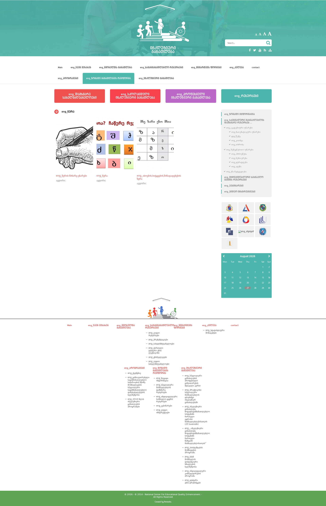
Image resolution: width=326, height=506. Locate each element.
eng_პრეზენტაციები (158, 339)
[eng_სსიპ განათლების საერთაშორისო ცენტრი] (229, 243)
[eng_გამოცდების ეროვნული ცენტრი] (246, 207)
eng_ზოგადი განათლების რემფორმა (108, 78)
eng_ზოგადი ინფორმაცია (239, 114)
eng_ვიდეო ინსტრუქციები (239, 191)
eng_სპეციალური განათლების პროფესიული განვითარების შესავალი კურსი (193, 380)
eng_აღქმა (236, 166)
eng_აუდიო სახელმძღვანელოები (158, 362)
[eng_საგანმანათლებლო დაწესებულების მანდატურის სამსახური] (263, 207)
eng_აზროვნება (239, 154)
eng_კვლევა (237, 67)
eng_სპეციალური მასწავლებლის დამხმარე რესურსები (164, 389)
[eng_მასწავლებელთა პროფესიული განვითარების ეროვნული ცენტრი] (263, 219)
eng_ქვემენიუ (134, 373)
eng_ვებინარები (233, 186)
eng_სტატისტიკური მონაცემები (215, 331)
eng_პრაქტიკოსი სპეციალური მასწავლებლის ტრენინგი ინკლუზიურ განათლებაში (193, 396)
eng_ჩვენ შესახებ (81, 67)
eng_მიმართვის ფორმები (206, 67)
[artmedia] (163, 502)
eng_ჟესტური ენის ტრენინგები (193, 481)
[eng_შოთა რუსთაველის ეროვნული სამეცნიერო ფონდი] (229, 231)
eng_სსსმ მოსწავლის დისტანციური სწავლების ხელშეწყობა (191, 462)
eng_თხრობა (237, 144)
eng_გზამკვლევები (158, 357)
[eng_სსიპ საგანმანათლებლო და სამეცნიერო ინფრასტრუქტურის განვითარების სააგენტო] (229, 219)
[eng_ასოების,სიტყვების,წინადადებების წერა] (155, 145)
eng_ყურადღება (239, 162)
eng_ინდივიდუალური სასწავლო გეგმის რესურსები (243, 178)
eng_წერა (236, 136)
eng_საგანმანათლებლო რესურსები (161, 67)
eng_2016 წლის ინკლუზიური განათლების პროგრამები (136, 403)
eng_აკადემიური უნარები (239, 127)
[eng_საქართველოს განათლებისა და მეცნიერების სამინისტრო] (229, 207)
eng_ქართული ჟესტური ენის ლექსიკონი (156, 350)
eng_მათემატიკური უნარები (245, 132)
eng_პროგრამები (68, 78)
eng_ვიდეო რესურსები (154, 334)
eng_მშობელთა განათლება (115, 67)
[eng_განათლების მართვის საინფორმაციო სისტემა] (246, 219)
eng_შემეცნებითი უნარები (239, 149)
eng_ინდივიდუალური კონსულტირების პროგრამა (193, 473)
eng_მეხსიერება (239, 158)
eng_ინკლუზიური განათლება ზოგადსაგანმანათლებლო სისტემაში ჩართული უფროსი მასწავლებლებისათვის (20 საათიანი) (193, 415)
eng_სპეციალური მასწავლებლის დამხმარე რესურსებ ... (244, 121)
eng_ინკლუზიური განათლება (156, 78)
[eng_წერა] (114, 145)
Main (60, 67)
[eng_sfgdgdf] (246, 231)
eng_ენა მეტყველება (236, 171)
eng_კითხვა (237, 140)
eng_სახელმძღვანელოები (158, 344)
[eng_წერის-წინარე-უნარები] (74, 145)
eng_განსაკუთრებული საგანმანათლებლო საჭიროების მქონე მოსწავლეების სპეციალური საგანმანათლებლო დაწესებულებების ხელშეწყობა (137, 386)
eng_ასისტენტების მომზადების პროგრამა (193, 450)
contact (256, 67)
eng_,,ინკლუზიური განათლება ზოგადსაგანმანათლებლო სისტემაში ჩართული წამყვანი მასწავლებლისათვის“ (193, 435)
